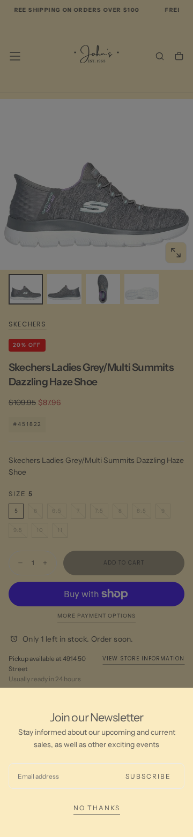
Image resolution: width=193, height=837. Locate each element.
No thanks (96, 808)
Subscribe (148, 776)
